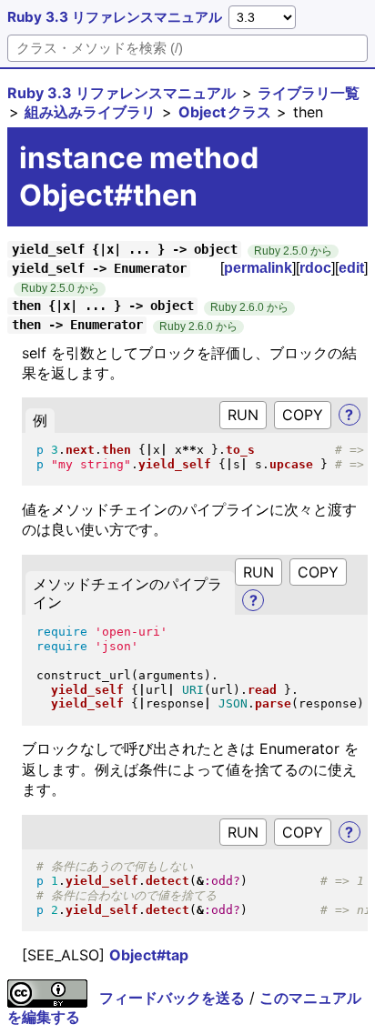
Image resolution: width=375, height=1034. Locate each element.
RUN (243, 415)
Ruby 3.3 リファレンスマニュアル (114, 16)
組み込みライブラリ (90, 112)
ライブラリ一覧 (309, 93)
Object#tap (148, 955)
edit (351, 268)
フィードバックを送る (172, 998)
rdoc (315, 268)
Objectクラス (224, 112)
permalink (258, 268)
